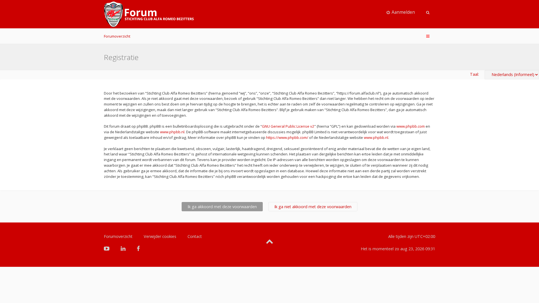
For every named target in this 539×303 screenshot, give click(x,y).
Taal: (474, 74)
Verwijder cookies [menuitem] (160, 236)
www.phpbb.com (410, 126)
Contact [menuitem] (195, 236)
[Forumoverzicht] (149, 14)
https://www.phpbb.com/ (287, 137)
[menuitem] (401, 12)
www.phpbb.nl (172, 131)
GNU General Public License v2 (288, 126)
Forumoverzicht (117, 36)
